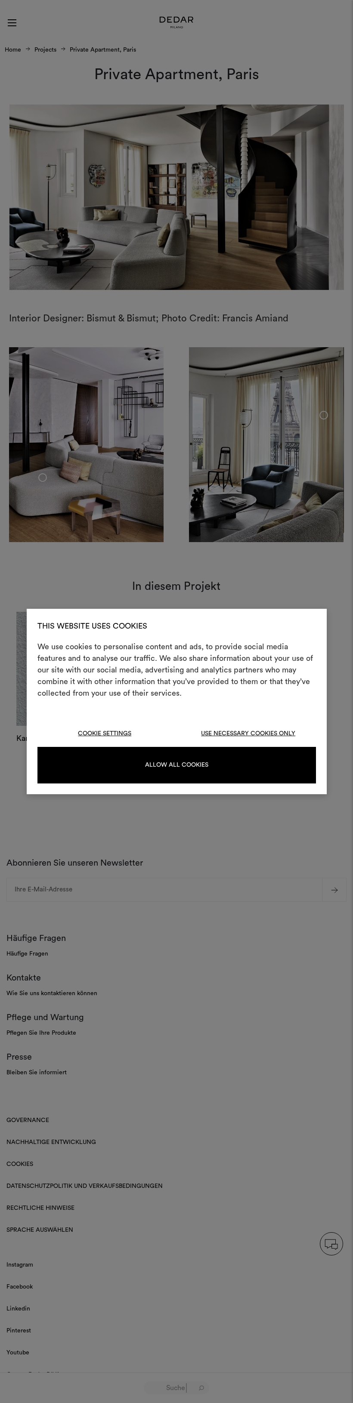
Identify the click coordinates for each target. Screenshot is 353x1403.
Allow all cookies (176, 765)
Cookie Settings (104, 734)
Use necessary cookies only (248, 734)
